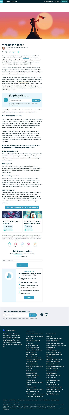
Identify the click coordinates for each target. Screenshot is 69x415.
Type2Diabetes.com (52, 394)
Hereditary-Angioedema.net (34, 382)
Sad (21, 244)
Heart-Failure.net (31, 378)
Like (9, 244)
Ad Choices (16, 402)
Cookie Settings (55, 400)
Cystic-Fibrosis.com (32, 371)
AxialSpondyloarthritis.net (34, 350)
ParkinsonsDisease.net (53, 361)
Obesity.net (49, 357)
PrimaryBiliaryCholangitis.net (55, 366)
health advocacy (23, 81)
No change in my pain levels (29, 288)
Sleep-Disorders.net (52, 385)
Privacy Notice (32, 318)
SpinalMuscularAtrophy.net (54, 389)
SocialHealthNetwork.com (54, 387)
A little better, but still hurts (29, 282)
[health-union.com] (9, 330)
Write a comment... (8, 260)
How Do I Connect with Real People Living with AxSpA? (32, 222)
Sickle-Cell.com (51, 378)
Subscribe (64, 1)
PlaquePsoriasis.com (52, 364)
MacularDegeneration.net (54, 338)
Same (34, 244)
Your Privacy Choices (44, 400)
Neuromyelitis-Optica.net (54, 354)
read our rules (18, 254)
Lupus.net (49, 336)
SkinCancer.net (51, 382)
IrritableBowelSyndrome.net (34, 396)
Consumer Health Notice (32, 400)
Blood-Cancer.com (31, 354)
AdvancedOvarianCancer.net (34, 336)
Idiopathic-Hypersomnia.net (34, 389)
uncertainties (9, 154)
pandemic (26, 58)
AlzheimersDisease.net (33, 341)
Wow (28, 244)
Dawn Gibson (10, 47)
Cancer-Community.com (33, 357)
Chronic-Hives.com (32, 364)
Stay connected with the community (16, 311)
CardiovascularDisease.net (34, 359)
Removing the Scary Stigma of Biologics (11, 222)
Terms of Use (17, 104)
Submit (29, 297)
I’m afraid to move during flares (30, 290)
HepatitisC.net (30, 380)
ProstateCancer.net (52, 368)
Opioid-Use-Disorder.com (54, 359)
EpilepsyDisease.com (32, 375)
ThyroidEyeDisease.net (53, 391)
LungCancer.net (51, 334)
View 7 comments (21, 256)
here (18, 239)
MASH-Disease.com (52, 341)
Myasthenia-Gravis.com (53, 352)
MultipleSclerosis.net (52, 350)
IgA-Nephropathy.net (32, 391)
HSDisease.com (30, 387)
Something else (25, 293)
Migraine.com (50, 347)
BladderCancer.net (31, 352)
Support (15, 244)
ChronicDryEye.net (31, 361)
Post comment (22, 265)
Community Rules (7, 402)
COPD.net (29, 368)
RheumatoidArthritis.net (53, 375)
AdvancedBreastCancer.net (34, 334)
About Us (5, 400)
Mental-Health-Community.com (56, 345)
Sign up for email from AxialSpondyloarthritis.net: (19, 96)
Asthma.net (29, 343)
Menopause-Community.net (54, 343)
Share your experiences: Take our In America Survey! (22, 207)
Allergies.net (29, 338)
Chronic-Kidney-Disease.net (34, 366)
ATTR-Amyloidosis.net (32, 347)
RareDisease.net (51, 373)
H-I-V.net (28, 385)
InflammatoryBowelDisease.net (35, 394)
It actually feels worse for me (29, 285)
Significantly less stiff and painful (28, 279)
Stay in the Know (33, 407)
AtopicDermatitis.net (32, 345)
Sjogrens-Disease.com (53, 380)
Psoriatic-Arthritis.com (53, 371)
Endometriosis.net (31, 373)
